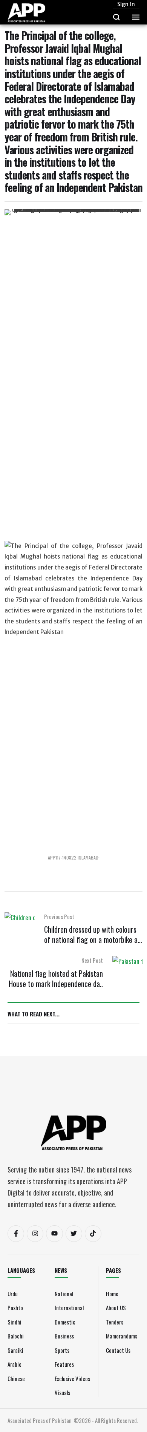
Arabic (14, 1364)
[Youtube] (54, 1233)
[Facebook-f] (16, 1233)
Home (112, 1293)
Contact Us (118, 1350)
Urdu (13, 1293)
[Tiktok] (93, 1233)
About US (116, 1307)
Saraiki (15, 1350)
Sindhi (14, 1322)
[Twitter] (74, 1233)
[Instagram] (35, 1233)
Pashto (15, 1307)
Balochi (16, 1336)
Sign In (126, 4)
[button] (116, 17)
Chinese (16, 1378)
